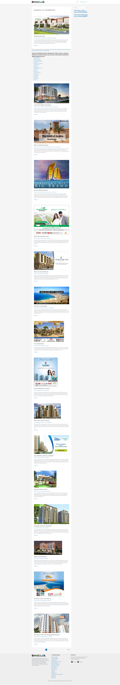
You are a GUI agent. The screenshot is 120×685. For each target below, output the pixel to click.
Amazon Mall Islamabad (41, 190)
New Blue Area (53, 673)
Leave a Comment (37, 106)
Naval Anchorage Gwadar (38, 63)
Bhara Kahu (36, 76)
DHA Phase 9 (36, 78)
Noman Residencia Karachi (41, 388)
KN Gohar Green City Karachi (42, 598)
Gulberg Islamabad (39, 36)
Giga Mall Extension (54, 658)
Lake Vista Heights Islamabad (42, 105)
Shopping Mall (47, 106)
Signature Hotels (37, 64)
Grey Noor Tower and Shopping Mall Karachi (47, 634)
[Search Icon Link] (87, 1)
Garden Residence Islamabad (56, 661)
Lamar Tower (36, 73)
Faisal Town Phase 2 (37, 72)
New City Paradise (54, 662)
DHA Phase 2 (36, 77)
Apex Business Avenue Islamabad (43, 455)
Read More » (36, 45)
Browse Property (83, 1)
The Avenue (53, 675)
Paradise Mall (53, 676)
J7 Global (35, 65)
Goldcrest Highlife (54, 659)
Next (69, 649)
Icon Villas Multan (39, 343)
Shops (51, 106)
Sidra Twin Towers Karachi (41, 420)
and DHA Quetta (46, 50)
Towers (49, 192)
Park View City (36, 71)
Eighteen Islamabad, (56, 49)
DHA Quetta (36, 62)
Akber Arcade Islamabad (41, 271)
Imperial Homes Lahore (40, 489)
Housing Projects (43, 238)
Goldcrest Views (36, 58)
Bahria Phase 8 (53, 666)
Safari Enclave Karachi (40, 556)
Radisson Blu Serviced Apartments (57, 674)
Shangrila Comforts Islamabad (42, 526)
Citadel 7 (35, 70)
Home (78, 1)
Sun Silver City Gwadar (40, 306)
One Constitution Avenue (38, 68)
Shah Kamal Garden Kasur (41, 236)
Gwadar (42, 307)
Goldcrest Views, (63, 49)
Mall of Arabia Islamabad (41, 145)
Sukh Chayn (36, 69)
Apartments (42, 106)
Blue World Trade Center (40, 50)
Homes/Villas (43, 345)
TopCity (35, 79)
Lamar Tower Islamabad (55, 665)
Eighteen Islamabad (37, 57)
